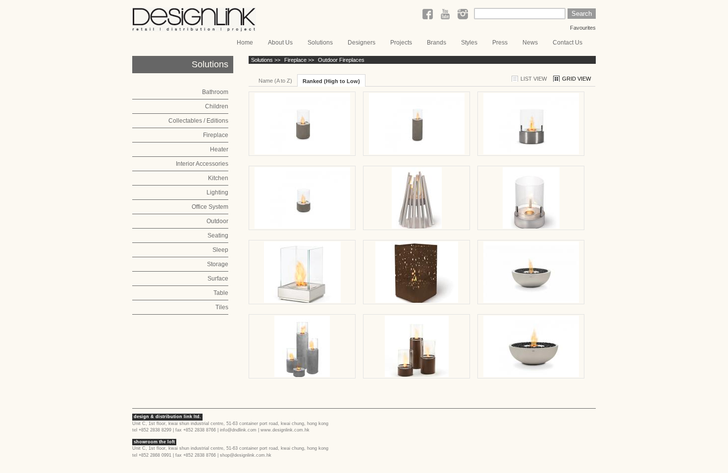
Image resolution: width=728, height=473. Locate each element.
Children (216, 106)
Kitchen (218, 178)
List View (533, 79)
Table (220, 292)
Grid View (576, 79)
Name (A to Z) (275, 81)
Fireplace (215, 135)
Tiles (221, 307)
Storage (217, 264)
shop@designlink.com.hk (245, 455)
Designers (361, 42)
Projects (401, 42)
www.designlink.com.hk (285, 429)
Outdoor (217, 221)
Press (500, 42)
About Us (280, 42)
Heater (219, 149)
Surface (218, 278)
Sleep (220, 249)
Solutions (320, 42)
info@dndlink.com (238, 429)
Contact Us (567, 42)
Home (245, 42)
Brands (436, 42)
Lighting (217, 192)
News (530, 42)
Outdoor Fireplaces (341, 60)
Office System (210, 206)
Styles (469, 42)
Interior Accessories (202, 163)
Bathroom (215, 92)
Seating (218, 235)
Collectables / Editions (198, 120)
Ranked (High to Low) (331, 81)
